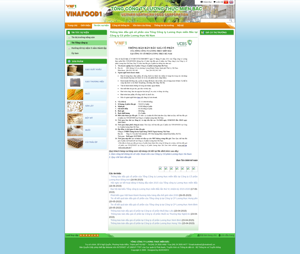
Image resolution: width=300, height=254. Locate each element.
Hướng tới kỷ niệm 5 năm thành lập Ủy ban (89, 51)
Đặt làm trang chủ (208, 235)
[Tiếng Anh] (231, 2)
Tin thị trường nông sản (83, 37)
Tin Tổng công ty (80, 43)
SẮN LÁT (89, 106)
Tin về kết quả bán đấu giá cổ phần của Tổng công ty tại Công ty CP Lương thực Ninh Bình (154, 204)
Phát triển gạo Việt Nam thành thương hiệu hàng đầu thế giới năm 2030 (144, 195)
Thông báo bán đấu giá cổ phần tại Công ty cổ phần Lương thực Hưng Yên (146, 223)
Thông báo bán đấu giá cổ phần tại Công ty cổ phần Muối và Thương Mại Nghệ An (150, 214)
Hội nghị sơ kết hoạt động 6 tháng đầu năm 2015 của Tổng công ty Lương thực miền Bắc (154, 183)
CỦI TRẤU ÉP (91, 142)
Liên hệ (219, 2)
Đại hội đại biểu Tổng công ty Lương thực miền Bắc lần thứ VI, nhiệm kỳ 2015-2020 (150, 189)
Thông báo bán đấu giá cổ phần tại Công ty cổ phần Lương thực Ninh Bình (146, 220)
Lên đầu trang (227, 235)
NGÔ (87, 94)
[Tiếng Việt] (226, 2)
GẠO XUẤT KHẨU (93, 69)
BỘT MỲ (89, 118)
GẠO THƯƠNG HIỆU (94, 82)
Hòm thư (207, 2)
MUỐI (87, 130)
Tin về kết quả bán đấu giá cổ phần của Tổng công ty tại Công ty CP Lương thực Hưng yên (154, 198)
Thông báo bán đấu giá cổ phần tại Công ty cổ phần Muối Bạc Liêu (142, 211)
